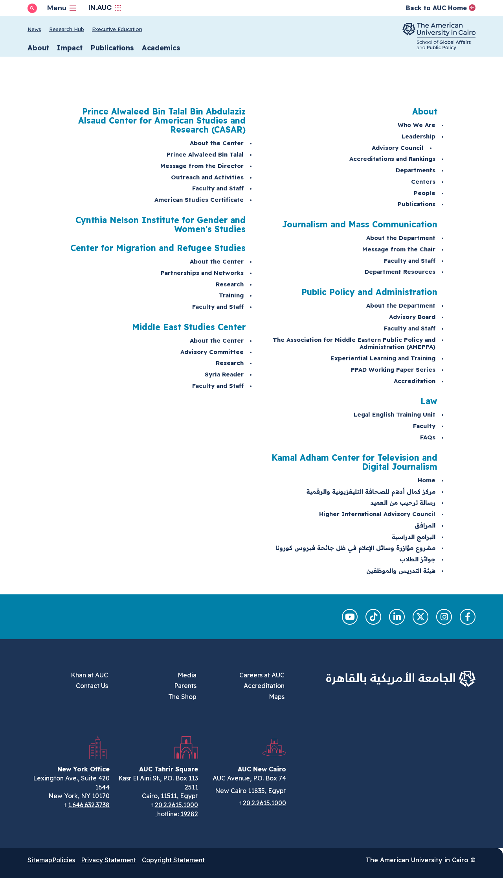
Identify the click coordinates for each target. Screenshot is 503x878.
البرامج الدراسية (413, 536)
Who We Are (416, 125)
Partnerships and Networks (202, 273)
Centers (423, 181)
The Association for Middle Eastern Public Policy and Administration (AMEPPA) (354, 343)
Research (230, 284)
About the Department (400, 238)
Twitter (420, 617)
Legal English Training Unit (394, 414)
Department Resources (400, 271)
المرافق (425, 525)
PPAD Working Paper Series (393, 369)
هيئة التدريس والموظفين (400, 570)
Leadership (418, 136)
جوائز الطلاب (417, 559)
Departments (415, 170)
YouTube (350, 617)
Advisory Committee (212, 352)
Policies (63, 860)
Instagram (444, 617)
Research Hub (66, 29)
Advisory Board (412, 317)
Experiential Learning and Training (382, 358)
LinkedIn (397, 617)
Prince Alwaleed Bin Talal (205, 154)
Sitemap (40, 860)
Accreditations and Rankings (392, 158)
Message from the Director (202, 166)
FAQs (427, 437)
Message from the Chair (398, 249)
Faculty (424, 426)
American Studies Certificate (199, 199)
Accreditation (414, 381)
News (34, 29)
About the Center (217, 143)
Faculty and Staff (409, 260)
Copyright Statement (173, 860)
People (424, 193)
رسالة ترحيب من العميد (402, 502)
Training (231, 295)
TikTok (373, 617)
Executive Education (117, 29)
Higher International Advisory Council (377, 514)
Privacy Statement (108, 860)
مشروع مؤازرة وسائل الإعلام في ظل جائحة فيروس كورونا (355, 548)
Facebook (467, 617)
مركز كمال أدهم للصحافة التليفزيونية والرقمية (371, 491)
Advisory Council (398, 147)
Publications (416, 204)
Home (426, 480)
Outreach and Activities (207, 177)
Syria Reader (224, 374)
